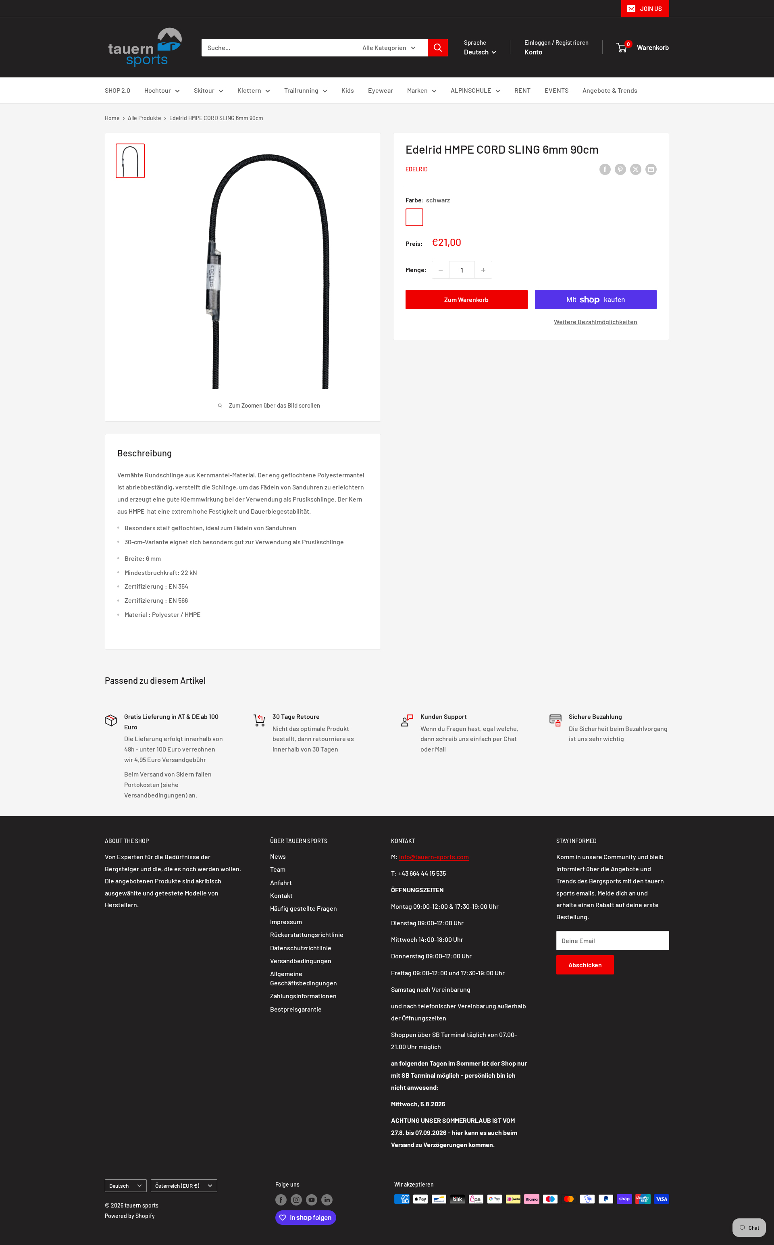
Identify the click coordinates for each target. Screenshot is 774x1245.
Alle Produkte (144, 118)
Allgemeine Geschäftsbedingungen (303, 978)
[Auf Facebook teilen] (605, 168)
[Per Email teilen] (651, 168)
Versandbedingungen (300, 960)
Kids (347, 90)
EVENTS (556, 90)
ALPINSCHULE (471, 90)
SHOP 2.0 (117, 90)
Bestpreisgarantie (296, 1009)
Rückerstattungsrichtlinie (306, 934)
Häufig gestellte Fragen (303, 908)
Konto (533, 52)
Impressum (286, 921)
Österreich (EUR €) (177, 1185)
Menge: (416, 270)
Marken (417, 90)
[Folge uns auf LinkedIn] (327, 1199)
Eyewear (380, 90)
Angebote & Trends (610, 90)
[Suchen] (438, 47)
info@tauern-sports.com (434, 856)
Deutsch (119, 1185)
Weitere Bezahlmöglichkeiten (595, 322)
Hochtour (157, 90)
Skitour (204, 90)
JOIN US (651, 8)
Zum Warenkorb (466, 300)
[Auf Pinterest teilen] (620, 168)
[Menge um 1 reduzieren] (440, 270)
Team (277, 869)
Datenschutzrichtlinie (300, 947)
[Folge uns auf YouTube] (311, 1199)
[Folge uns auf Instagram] (296, 1199)
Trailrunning (301, 90)
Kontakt (281, 895)
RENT (522, 90)
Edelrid (417, 169)
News (278, 856)
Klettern (249, 90)
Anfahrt (281, 882)
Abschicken (585, 964)
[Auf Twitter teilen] (635, 168)
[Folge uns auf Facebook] (281, 1199)
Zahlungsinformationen (303, 995)
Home (112, 118)
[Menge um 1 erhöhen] (483, 270)
